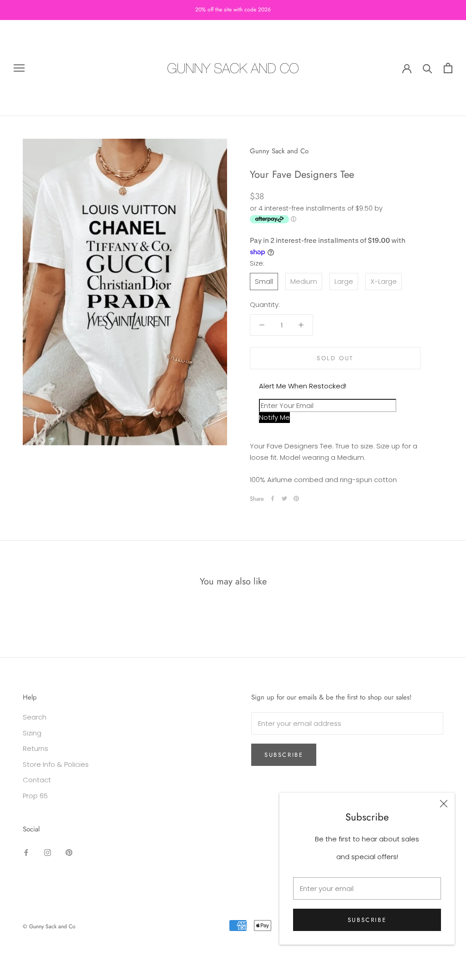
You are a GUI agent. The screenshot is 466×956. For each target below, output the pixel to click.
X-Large (383, 281)
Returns (35, 748)
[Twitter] (284, 498)
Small (264, 281)
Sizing (32, 733)
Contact (37, 780)
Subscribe (367, 920)
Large (343, 281)
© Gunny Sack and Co (49, 926)
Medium (303, 281)
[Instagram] (47, 852)
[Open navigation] (19, 68)
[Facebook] (272, 498)
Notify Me (274, 417)
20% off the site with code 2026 (233, 9)
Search (34, 717)
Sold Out (335, 358)
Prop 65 (35, 795)
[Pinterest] (296, 498)
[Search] (427, 68)
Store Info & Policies (56, 764)
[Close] (444, 804)
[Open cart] (448, 68)
